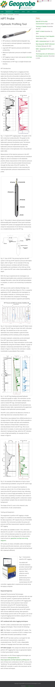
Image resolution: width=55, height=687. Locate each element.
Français (40, 0)
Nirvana (27, 686)
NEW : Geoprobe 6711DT (43, 49)
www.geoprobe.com (13, 657)
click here (29, 57)
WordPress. (32, 686)
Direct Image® (10, 14)
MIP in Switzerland (41, 41)
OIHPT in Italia (40, 31)
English (50, 0)
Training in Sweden (41, 26)
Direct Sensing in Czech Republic (45, 36)
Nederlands (45, 0)
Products (4, 14)
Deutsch (40, 1)
